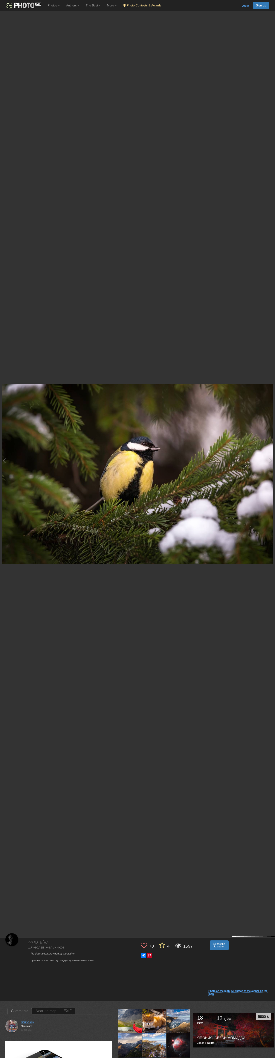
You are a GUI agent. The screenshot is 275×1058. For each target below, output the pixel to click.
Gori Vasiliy (27, 1022)
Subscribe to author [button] (219, 945)
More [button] (111, 5)
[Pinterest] (149, 955)
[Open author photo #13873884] (154, 1020)
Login (245, 5)
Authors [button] (72, 5)
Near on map (46, 1011)
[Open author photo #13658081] (130, 1044)
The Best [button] (92, 5)
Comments (19, 1011)
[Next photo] (270, 460)
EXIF (68, 1011)
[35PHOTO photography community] (23, 5)
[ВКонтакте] (143, 955)
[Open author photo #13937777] (130, 1020)
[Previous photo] (4, 460)
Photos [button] (53, 5)
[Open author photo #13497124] (179, 1044)
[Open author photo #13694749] (179, 1020)
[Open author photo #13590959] (154, 1044)
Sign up (261, 5)
